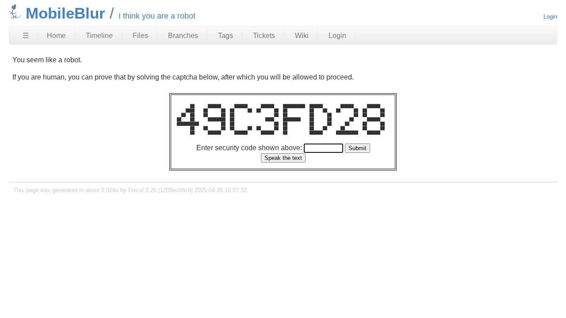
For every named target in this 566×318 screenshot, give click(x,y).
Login (550, 16)
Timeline (99, 35)
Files (140, 35)
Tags (225, 35)
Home (56, 35)
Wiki (302, 35)
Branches (183, 35)
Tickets (264, 35)
